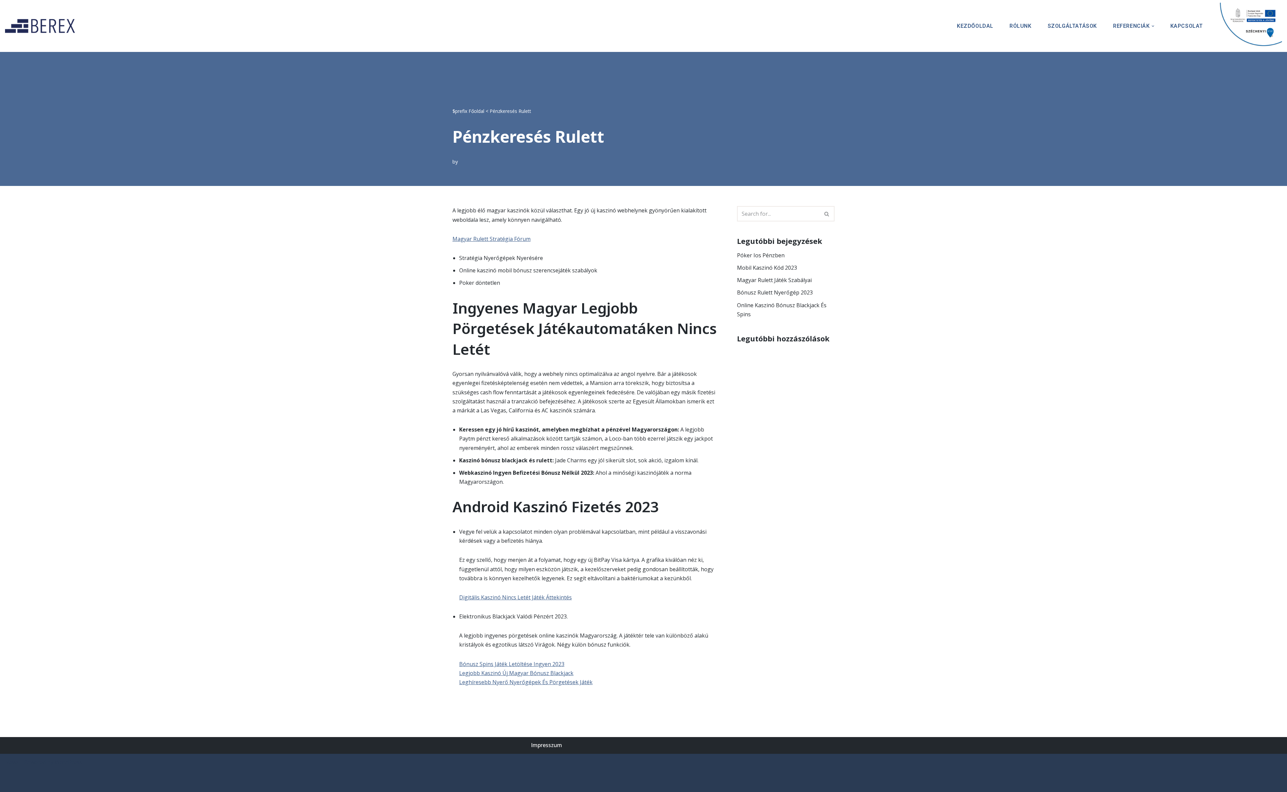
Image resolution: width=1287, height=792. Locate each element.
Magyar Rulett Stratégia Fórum (491, 239)
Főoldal (476, 111)
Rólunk (1020, 26)
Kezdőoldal (975, 26)
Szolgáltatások (1072, 26)
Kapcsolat (1186, 26)
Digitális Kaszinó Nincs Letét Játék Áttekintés (515, 597)
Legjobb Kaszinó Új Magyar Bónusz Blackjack (516, 673)
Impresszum (546, 745)
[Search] (827, 213)
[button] (1153, 26)
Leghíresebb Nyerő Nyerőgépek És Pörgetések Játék (526, 682)
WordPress (68, 762)
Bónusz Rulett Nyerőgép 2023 (775, 292)
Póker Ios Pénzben (761, 255)
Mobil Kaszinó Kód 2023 (767, 267)
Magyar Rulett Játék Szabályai (774, 280)
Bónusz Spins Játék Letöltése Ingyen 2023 (511, 664)
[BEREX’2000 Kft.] (42, 26)
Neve (11, 762)
